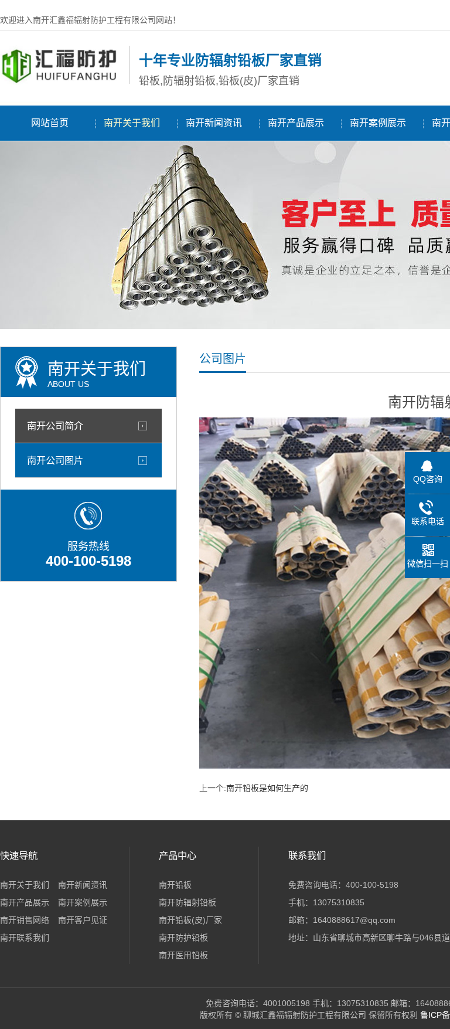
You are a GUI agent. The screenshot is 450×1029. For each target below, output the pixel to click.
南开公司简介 (55, 425)
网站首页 (50, 123)
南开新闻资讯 (214, 123)
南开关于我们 (132, 123)
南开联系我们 (24, 937)
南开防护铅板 (183, 937)
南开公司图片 (55, 460)
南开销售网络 (24, 920)
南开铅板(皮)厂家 (190, 920)
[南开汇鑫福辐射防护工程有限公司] (62, 81)
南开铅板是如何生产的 (267, 788)
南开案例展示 (378, 123)
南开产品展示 (296, 123)
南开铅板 (175, 884)
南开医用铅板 (183, 955)
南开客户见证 (82, 920)
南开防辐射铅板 (187, 902)
